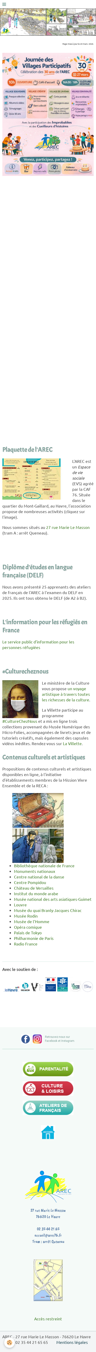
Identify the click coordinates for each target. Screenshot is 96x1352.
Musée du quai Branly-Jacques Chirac (48, 910)
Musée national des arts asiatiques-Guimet (53, 899)
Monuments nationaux (34, 871)
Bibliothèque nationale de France (44, 865)
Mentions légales (72, 1342)
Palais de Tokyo (28, 932)
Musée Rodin (26, 915)
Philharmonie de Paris (34, 938)
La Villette (72, 743)
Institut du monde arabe (36, 893)
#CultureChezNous (19, 721)
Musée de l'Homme (31, 921)
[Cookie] (9, 1342)
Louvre (20, 904)
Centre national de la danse (39, 876)
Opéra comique (28, 927)
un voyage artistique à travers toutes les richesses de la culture (66, 694)
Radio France (26, 943)
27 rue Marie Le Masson (68, 527)
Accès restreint (48, 1318)
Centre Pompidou (30, 882)
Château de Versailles (34, 887)
